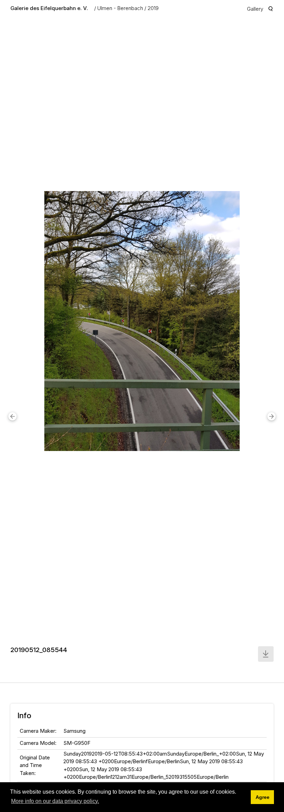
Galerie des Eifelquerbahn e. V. (49, 8)
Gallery (255, 9)
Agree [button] (262, 797)
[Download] (266, 654)
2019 (153, 8)
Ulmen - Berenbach (120, 8)
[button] (12, 416)
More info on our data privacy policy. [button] (55, 801)
